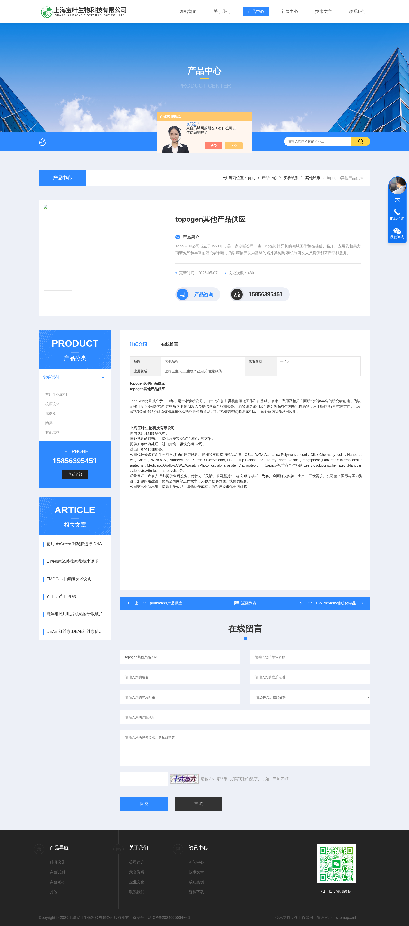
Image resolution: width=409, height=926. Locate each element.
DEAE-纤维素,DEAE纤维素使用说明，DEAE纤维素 (77, 631)
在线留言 (169, 344)
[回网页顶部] (397, 201)
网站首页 (188, 11)
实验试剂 (291, 178)
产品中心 (255, 11)
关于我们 (222, 11)
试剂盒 (50, 413)
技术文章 (323, 11)
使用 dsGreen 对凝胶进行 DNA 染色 (77, 544)
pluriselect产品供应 (166, 603)
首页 (251, 178)
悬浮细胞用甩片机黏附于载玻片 (75, 614)
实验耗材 (57, 882)
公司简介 (136, 862)
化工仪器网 (303, 918)
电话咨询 (397, 218)
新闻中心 (289, 11)
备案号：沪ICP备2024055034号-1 (161, 918)
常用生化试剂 (56, 394)
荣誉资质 (136, 872)
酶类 (49, 423)
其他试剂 (312, 178)
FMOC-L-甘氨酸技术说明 (69, 579)
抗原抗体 (52, 404)
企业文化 (136, 882)
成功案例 (196, 882)
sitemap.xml (346, 918)
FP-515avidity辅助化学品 (335, 603)
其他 (53, 892)
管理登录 (324, 918)
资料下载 (196, 892)
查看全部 (75, 474)
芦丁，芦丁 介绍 (61, 596)
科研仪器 (57, 862)
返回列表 (248, 603)
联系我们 (357, 11)
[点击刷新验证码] (184, 779)
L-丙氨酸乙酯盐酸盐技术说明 (72, 561)
